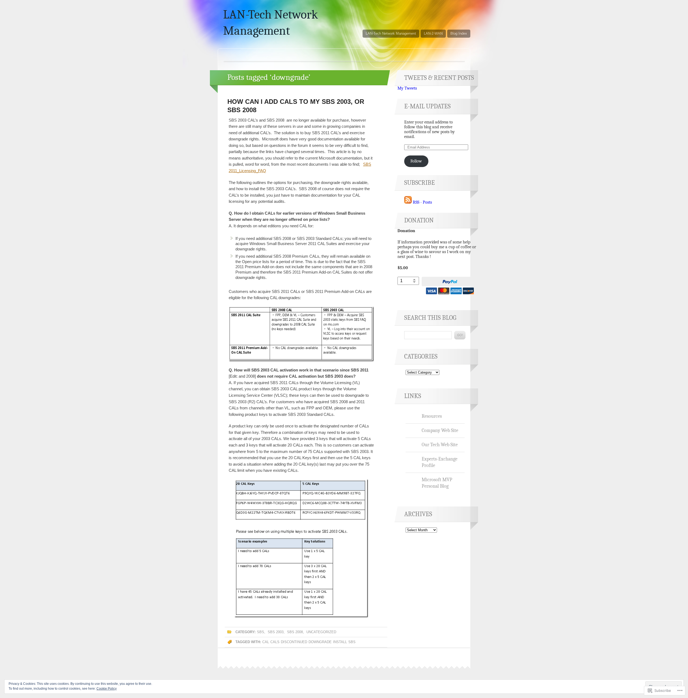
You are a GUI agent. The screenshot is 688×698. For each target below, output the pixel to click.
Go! (459, 335)
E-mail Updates (427, 106)
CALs (275, 642)
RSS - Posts (422, 202)
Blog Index (458, 33)
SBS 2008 (295, 632)
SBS (260, 632)
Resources (432, 416)
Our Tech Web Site (440, 445)
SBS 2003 (276, 632)
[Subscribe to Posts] (408, 202)
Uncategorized (321, 632)
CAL (265, 642)
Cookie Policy (106, 688)
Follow (416, 161)
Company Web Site (440, 430)
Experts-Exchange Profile (439, 462)
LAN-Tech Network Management (391, 33)
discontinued (294, 642)
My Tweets (407, 88)
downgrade (320, 642)
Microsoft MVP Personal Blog (437, 483)
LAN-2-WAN (433, 33)
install (340, 642)
